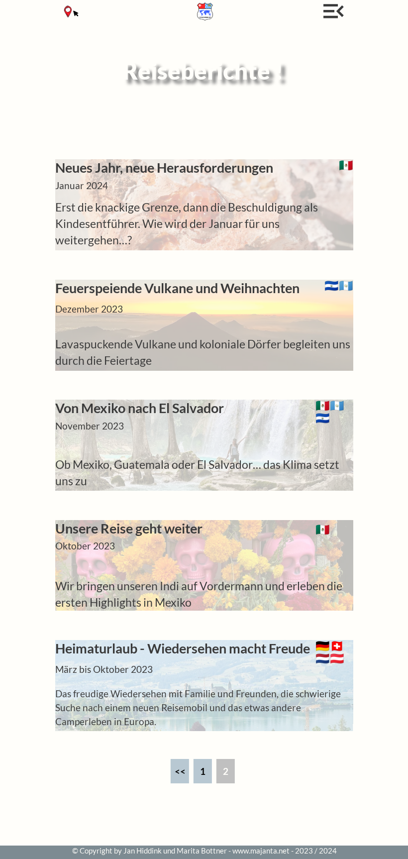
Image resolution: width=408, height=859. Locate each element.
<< (180, 771)
